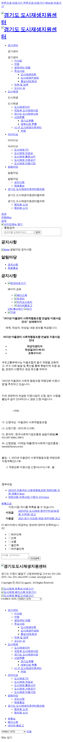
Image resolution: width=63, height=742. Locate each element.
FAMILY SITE (9, 598)
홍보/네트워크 (29, 81)
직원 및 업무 (21, 84)
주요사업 (19, 71)
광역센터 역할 (22, 67)
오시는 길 (19, 88)
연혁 (16, 64)
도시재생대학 (28, 74)
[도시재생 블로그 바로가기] (17, 595)
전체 (23, 130)
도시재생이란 (22, 107)
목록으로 (6, 503)
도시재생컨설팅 (30, 77)
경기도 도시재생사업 (26, 113)
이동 (29, 731)
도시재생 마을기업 (25, 163)
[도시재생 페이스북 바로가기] (18, 592)
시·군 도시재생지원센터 (28, 127)
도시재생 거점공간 (25, 160)
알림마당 (13, 166)
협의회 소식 (21, 208)
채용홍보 (19, 185)
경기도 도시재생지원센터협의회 (26, 189)
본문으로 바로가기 (12, 2)
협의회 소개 (21, 204)
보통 (13, 541)
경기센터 (13, 45)
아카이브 (13, 134)
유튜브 (12, 718)
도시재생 (13, 91)
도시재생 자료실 (23, 153)
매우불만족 (17, 548)
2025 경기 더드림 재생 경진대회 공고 (39, 518)
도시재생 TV (21, 149)
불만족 (15, 545)
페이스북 (13, 722)
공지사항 (19, 182)
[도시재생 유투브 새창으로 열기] (17, 588)
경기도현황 (27, 120)
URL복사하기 (15, 308)
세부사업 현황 (29, 124)
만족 (13, 538)
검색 (3, 214)
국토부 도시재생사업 (26, 110)
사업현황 (19, 117)
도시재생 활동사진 (25, 156)
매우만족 (16, 534)
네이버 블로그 (16, 725)
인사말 (18, 60)
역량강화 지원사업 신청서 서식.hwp (28, 497)
